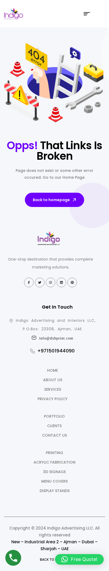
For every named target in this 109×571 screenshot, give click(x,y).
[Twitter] (39, 282)
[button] (79, 559)
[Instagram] (50, 282)
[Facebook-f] (29, 282)
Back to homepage (51, 199)
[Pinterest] (72, 282)
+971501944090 (56, 350)
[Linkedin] (61, 282)
